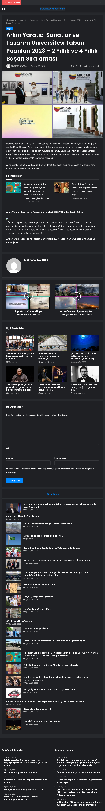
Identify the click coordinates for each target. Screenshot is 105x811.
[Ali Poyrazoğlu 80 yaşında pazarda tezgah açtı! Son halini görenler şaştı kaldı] (20, 374)
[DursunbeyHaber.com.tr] (52, 9)
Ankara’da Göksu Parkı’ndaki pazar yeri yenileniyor (49, 356)
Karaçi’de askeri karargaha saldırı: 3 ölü (43, 535)
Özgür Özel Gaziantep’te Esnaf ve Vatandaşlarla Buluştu (51, 548)
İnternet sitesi (60, 458)
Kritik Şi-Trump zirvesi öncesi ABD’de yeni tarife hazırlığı (51, 665)
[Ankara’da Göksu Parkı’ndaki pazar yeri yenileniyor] (52, 343)
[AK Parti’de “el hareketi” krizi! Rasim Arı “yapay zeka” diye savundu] (13, 564)
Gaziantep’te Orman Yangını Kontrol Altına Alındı (42, 2)
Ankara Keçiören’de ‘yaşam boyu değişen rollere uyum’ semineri (20, 356)
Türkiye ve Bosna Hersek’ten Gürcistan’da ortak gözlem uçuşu (54, 640)
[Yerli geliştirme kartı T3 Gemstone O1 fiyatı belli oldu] (13, 693)
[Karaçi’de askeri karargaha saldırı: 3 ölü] (13, 539)
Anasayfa (12, 20)
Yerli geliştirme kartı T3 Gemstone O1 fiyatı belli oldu (49, 689)
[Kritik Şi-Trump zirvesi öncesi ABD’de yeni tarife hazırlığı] (13, 669)
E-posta (10, 458)
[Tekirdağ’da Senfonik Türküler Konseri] (13, 725)
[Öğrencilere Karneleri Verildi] (13, 713)
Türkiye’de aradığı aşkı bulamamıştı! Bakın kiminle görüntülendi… (51, 387)
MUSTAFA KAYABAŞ (19, 66)
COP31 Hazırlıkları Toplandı (19, 621)
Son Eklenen (52, 494)
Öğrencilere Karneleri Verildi (37, 709)
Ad (8, 448)
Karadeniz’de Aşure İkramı (36, 628)
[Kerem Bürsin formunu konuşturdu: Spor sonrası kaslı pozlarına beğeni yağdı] (61, 187)
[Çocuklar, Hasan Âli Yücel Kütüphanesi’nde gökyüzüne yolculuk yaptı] (85, 343)
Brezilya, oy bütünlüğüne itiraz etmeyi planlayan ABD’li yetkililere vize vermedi (45, 701)
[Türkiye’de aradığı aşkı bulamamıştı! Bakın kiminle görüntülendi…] (52, 374)
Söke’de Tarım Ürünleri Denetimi (39, 609)
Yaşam (20, 20)
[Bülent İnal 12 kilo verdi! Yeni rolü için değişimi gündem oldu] (85, 374)
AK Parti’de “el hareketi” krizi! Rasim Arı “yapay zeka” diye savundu (56, 560)
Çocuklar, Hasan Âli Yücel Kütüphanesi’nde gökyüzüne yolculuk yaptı (83, 356)
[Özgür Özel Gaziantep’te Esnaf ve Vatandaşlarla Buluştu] (13, 552)
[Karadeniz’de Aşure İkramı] (13, 632)
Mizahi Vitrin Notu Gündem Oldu (39, 584)
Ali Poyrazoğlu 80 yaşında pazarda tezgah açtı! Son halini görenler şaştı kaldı (19, 387)
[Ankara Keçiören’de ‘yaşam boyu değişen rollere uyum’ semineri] (20, 343)
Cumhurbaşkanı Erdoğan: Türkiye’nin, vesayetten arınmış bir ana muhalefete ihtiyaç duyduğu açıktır (55, 574)
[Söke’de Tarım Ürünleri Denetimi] (13, 613)
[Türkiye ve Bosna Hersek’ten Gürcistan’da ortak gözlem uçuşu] (13, 644)
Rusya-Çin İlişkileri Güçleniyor (38, 596)
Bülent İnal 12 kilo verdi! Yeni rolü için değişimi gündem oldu (84, 387)
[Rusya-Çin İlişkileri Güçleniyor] (13, 600)
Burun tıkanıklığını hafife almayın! (22, 516)
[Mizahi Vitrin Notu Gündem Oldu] (13, 588)
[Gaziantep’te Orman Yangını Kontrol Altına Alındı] (13, 527)
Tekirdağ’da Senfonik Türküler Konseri (42, 721)
